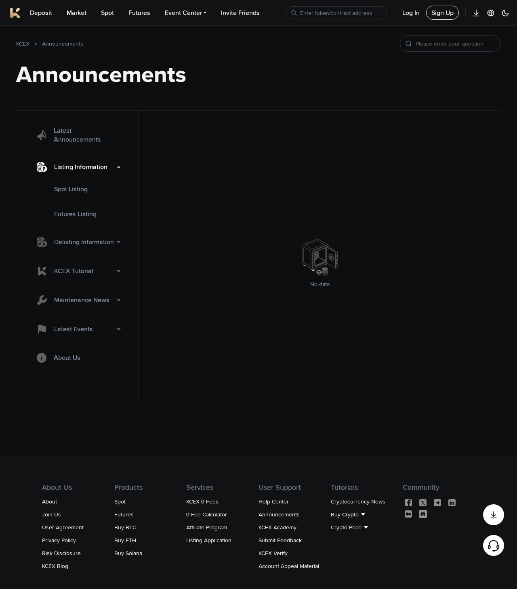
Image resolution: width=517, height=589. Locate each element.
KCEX (22, 43)
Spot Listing (71, 189)
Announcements (62, 43)
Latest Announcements (77, 135)
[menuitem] (77, 135)
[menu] (77, 245)
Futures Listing (75, 214)
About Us (67, 357)
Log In (411, 12)
